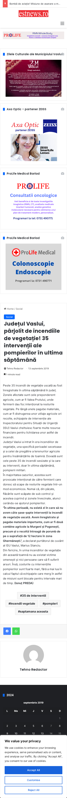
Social (19, 308)
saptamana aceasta (34, 611)
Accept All (33, 770)
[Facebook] (7, 631)
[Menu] (62, 23)
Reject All (33, 790)
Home (10, 308)
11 (25, 733)
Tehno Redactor (15, 368)
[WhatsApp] (16, 631)
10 (16, 733)
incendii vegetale (22, 603)
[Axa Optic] (33, 35)
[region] (33, 766)
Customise (33, 780)
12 (33, 733)
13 (42, 733)
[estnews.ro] (33, 13)
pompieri (51, 603)
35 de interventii (34, 595)
